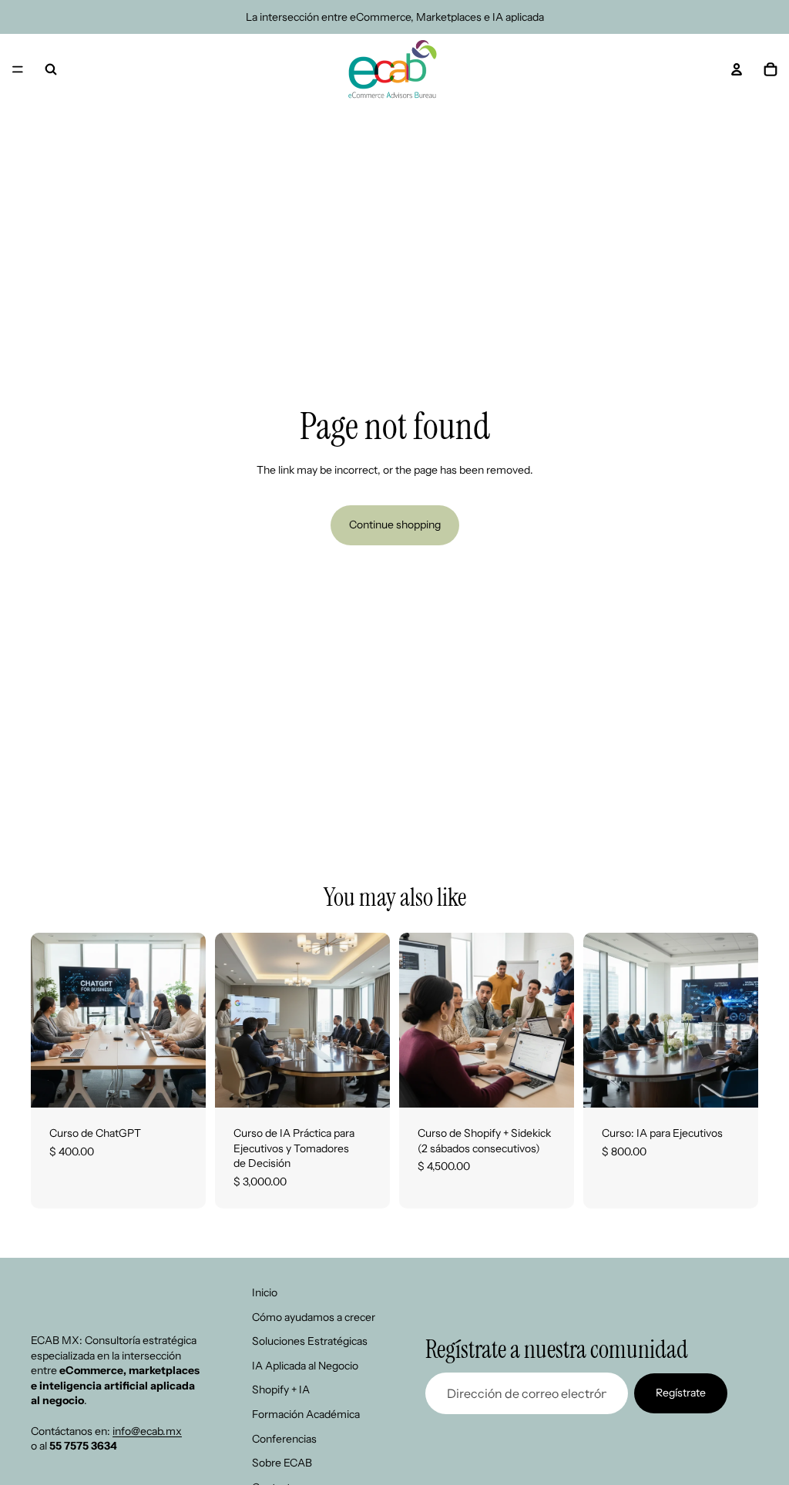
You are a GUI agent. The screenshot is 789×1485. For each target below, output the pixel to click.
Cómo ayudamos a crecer (313, 1316)
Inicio (264, 1292)
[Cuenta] (737, 69)
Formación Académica (306, 1414)
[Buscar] (51, 69)
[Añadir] (182, 1084)
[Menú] (17, 69)
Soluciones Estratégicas (310, 1341)
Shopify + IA (281, 1389)
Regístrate (681, 1393)
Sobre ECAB (282, 1463)
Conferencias (284, 1438)
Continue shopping (395, 524)
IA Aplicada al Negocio (305, 1365)
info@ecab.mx (147, 1430)
